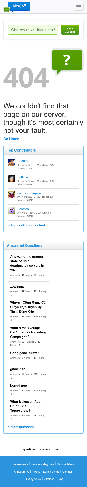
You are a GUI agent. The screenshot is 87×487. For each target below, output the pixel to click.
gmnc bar (17, 369)
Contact (67, 471)
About (36, 471)
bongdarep (18, 385)
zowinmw (17, 286)
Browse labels (66, 464)
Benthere (23, 209)
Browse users (20, 464)
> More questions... (22, 426)
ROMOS (22, 161)
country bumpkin (29, 193)
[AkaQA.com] (16, 6)
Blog (60, 479)
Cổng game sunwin (25, 353)
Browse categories (42, 464)
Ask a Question (70, 29)
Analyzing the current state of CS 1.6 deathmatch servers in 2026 (27, 263)
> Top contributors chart (26, 225)
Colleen (22, 177)
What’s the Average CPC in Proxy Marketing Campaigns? (28, 332)
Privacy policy (32, 479)
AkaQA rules (21, 471)
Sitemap (49, 479)
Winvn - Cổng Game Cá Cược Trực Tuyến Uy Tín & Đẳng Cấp (28, 307)
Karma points (51, 471)
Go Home (11, 138)
